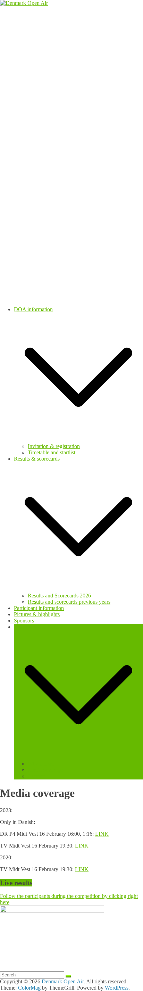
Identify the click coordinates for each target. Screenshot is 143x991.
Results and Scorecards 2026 (59, 595)
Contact (36, 776)
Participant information (39, 608)
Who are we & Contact (39, 627)
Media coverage (45, 770)
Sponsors (24, 620)
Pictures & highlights (37, 614)
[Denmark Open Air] (24, 3)
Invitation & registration (54, 446)
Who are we (41, 764)
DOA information (33, 309)
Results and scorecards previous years (69, 602)
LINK (102, 834)
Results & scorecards (37, 459)
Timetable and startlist (51, 452)
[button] (78, 440)
